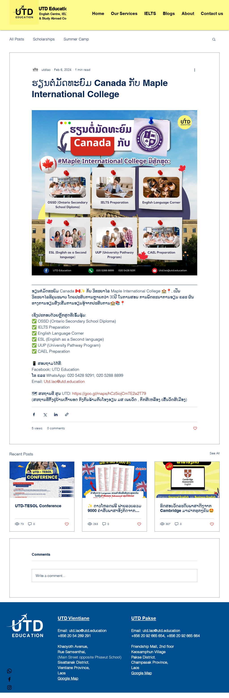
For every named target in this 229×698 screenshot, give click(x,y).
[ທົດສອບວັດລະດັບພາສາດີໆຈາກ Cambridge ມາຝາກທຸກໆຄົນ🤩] (187, 480)
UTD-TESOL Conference (38, 505)
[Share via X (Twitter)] (45, 414)
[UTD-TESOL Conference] (42, 480)
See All (215, 453)
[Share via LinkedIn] (56, 414)
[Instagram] (9, 687)
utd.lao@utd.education (87, 630)
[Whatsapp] (9, 671)
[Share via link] (67, 414)
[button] (214, 39)
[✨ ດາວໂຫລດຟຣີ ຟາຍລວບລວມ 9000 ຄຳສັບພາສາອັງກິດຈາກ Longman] (114, 480)
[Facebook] (9, 679)
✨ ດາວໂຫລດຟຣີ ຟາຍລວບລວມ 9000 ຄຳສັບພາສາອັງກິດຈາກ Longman (114, 508)
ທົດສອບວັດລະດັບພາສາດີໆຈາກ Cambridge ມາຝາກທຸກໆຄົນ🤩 (187, 508)
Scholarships (44, 39)
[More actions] (194, 69)
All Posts (16, 39)
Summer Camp (76, 39)
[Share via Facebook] (34, 414)
